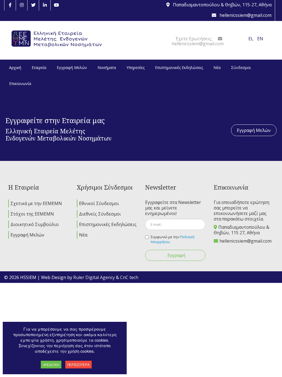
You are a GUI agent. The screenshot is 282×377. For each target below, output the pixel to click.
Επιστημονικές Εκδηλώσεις (108, 224)
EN (260, 39)
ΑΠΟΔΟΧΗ (51, 364)
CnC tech (129, 277)
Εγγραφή (176, 255)
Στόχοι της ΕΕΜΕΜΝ (32, 214)
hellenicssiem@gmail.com (245, 241)
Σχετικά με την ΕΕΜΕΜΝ (36, 203)
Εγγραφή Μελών (254, 130)
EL (251, 39)
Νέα (83, 235)
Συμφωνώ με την (172, 239)
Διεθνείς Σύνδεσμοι (100, 214)
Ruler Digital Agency (94, 277)
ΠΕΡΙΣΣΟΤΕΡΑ (78, 364)
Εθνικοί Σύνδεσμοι (99, 203)
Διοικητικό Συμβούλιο (34, 224)
